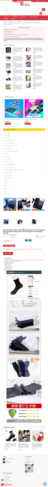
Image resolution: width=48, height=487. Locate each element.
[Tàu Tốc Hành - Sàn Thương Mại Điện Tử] (24, 3)
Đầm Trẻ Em (7, 185)
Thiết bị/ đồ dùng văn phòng (10, 164)
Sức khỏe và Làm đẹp (8, 167)
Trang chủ (7, 16)
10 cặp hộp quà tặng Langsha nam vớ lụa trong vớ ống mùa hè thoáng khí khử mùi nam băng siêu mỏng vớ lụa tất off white (18, 72)
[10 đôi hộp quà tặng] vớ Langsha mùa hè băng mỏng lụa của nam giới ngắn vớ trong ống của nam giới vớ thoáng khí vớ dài (38, 85)
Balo (5, 191)
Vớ (15, 21)
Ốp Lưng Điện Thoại (8, 177)
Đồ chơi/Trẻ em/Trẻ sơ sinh (9, 140)
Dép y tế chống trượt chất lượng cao (12, 119)
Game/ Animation (8, 159)
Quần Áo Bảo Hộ (7, 477)
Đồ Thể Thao (6, 482)
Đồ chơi (6, 193)
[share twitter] (28, 240)
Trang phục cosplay (8, 175)
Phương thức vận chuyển (30, 460)
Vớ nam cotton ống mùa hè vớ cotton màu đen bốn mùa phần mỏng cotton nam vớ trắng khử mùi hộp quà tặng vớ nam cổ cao (38, 57)
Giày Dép (15, 16)
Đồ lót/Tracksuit (10, 21)
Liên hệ (13, 18)
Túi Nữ (6, 183)
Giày (5, 188)
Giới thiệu (28, 459)
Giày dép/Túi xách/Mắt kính (10, 143)
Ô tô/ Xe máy (7, 156)
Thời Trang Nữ (23, 16)
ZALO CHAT (27, 462)
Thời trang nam (7, 134)
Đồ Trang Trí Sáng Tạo (9, 172)
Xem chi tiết (8, 123)
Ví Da (5, 180)
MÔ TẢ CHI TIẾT (8, 253)
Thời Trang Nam (33, 16)
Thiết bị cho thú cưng (8, 161)
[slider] (5, 236)
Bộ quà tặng (19, 21)
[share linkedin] (30, 240)
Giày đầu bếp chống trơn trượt (30, 119)
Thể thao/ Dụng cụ (8, 148)
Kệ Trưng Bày (6, 479)
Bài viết (6, 18)
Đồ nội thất (6, 153)
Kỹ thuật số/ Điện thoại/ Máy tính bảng (11, 151)
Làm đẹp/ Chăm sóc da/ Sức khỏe (11, 145)
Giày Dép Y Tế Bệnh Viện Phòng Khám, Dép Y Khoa (14, 169)
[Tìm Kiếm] (43, 9)
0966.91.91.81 (8, 462)
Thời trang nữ (7, 132)
